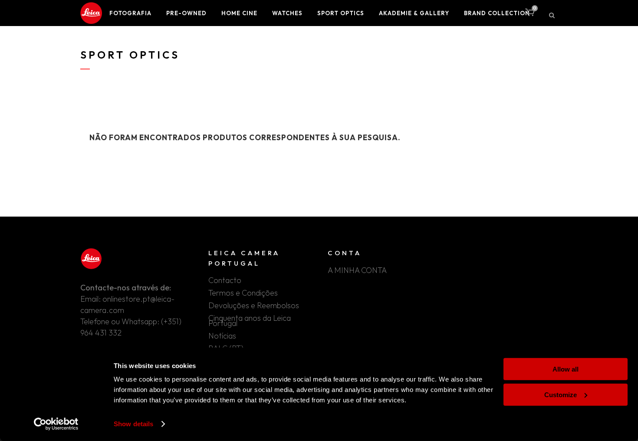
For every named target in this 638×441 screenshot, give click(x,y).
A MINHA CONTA (357, 270)
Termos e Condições (243, 293)
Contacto (224, 280)
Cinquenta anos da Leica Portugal (249, 321)
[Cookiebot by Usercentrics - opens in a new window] (56, 424)
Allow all (565, 369)
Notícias (222, 336)
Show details (133, 424)
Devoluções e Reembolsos (253, 305)
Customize (560, 394)
